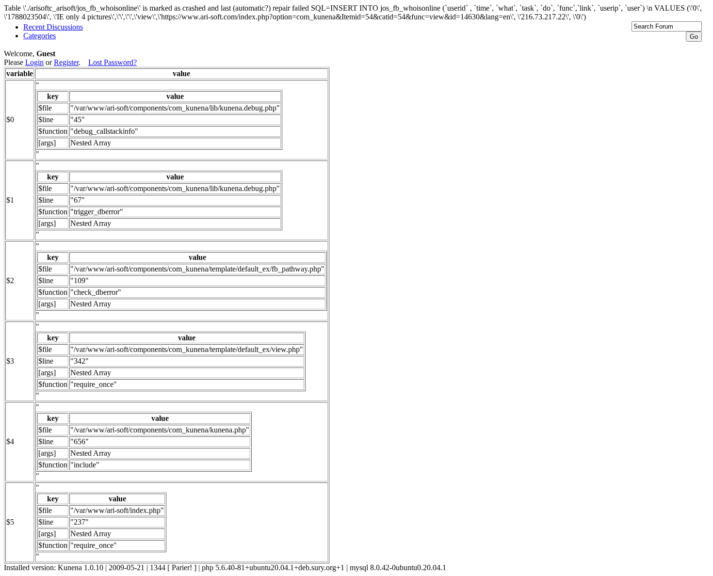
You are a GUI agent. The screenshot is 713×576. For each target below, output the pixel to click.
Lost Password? (112, 62)
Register (66, 62)
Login (34, 62)
